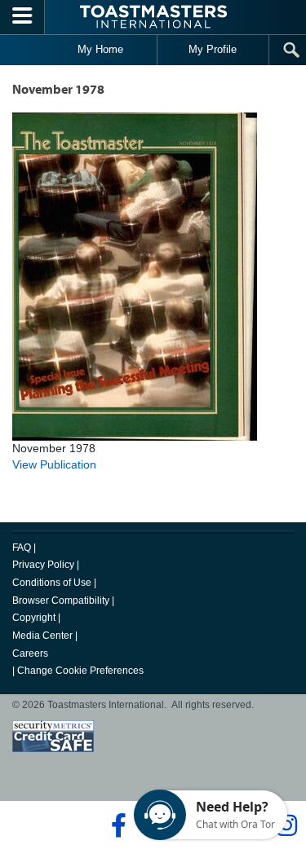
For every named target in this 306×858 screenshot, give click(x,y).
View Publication (54, 464)
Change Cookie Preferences (80, 670)
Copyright (33, 617)
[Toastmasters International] (153, 17)
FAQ (21, 547)
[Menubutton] (22, 17)
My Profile (212, 49)
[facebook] (116, 825)
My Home (100, 49)
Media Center (42, 635)
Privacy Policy (43, 564)
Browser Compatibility (60, 600)
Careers (30, 653)
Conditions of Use (51, 582)
